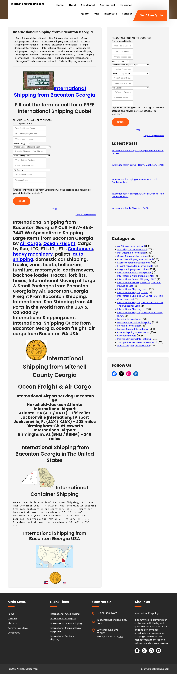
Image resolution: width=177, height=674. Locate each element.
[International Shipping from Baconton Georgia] (36, 358)
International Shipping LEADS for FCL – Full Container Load (134, 181)
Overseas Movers (41, 58)
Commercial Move (18, 628)
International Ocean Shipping (66, 623)
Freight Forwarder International (59, 44)
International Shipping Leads (132, 292)
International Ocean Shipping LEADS (136, 279)
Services (12, 618)
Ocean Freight (59, 243)
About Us (12, 623)
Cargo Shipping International (133, 256)
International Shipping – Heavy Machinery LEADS (138, 165)
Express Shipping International (133, 262)
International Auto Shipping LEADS (130, 208)
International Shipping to (130, 309)
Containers (80, 248)
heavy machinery (33, 254)
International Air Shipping (63, 618)
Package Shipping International (72, 58)
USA (121, 636)
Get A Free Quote (151, 15)
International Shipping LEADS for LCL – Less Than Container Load (138, 195)
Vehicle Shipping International (75, 61)
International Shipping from (57, 48)
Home (11, 614)
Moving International (27, 54)
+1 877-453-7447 (107, 613)
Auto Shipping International (30, 38)
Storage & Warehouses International (36, 61)
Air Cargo (30, 243)
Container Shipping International (60, 41)
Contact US (14, 632)
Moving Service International (57, 54)
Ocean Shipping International (133, 332)
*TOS (54, 209)
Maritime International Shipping (75, 51)
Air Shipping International (131, 246)
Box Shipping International (63, 38)
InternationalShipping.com (27, 4)
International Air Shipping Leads (134, 272)
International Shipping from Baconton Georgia (54, 91)
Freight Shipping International (133, 269)
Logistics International (42, 51)
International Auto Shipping (65, 614)
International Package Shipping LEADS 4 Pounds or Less (137, 152)
